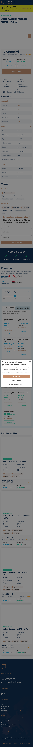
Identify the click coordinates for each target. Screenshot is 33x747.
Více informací (27, 372)
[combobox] (30, 362)
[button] (16, 384)
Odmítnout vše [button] (16, 380)
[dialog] (16, 373)
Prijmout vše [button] (16, 376)
